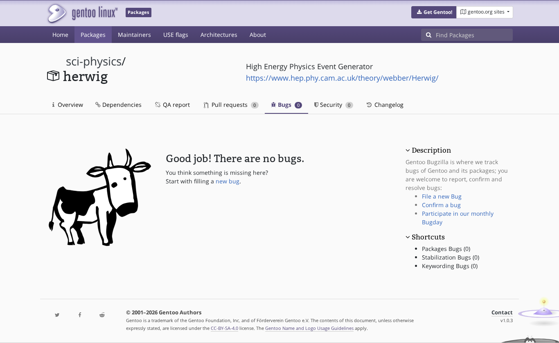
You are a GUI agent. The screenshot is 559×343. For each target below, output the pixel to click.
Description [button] (431, 150)
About (258, 34)
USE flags (175, 34)
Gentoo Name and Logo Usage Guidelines (309, 328)
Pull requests (233, 104)
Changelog (388, 104)
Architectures (219, 34)
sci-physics (94, 61)
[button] (434, 12)
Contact (502, 312)
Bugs (288, 104)
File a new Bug (442, 196)
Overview (69, 104)
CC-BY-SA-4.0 (224, 328)
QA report (175, 104)
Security (334, 104)
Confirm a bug (441, 205)
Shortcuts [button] (428, 237)
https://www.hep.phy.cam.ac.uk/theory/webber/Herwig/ (342, 78)
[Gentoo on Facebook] (79, 315)
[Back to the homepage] (82, 13)
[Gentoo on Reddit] (102, 315)
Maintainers (134, 34)
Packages (93, 34)
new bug (227, 181)
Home (60, 34)
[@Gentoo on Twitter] (57, 315)
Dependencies (121, 104)
